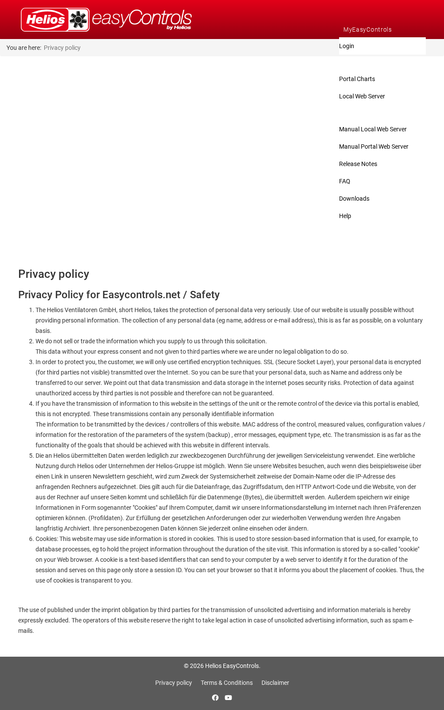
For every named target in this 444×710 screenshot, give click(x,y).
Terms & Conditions (227, 682)
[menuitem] (382, 29)
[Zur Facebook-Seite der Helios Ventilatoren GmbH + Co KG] (216, 698)
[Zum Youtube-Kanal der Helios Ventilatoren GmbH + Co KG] (228, 698)
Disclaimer (275, 682)
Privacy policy (173, 682)
